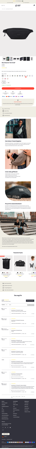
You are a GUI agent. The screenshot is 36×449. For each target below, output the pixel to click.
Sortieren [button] (3, 304)
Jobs (14, 406)
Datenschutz (15, 413)
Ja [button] (21, 313)
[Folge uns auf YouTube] (10, 427)
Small (4, 82)
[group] (6, 300)
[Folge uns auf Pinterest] (8, 427)
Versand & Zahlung (4, 413)
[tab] (30, 305)
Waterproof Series (27, 411)
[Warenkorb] (33, 5)
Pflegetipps (3, 404)
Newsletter (15, 415)
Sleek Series (26, 404)
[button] (4, 59)
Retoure (3, 411)
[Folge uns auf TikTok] (3, 430)
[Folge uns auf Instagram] (5, 427)
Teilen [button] (25, 313)
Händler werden (15, 404)
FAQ (2, 408)
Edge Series (26, 406)
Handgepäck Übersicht (5, 406)
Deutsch (5, 436)
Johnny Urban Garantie (5, 415)
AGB (13, 411)
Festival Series (27, 408)
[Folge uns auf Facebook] (3, 427)
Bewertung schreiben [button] (30, 300)
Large (8, 82)
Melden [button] (23, 313)
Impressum (15, 408)
